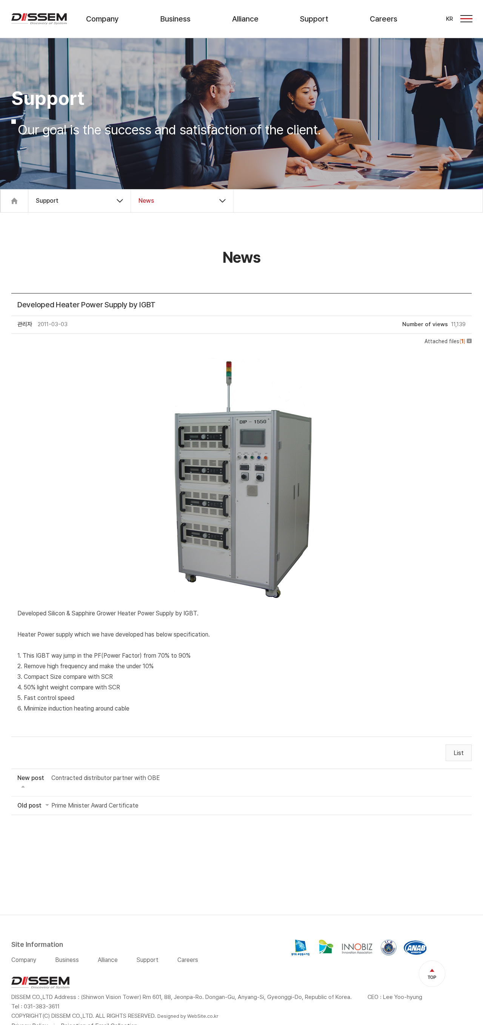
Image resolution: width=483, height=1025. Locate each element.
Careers (383, 18)
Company (102, 18)
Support (314, 18)
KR (449, 18)
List (459, 753)
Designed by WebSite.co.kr (187, 1016)
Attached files (445, 341)
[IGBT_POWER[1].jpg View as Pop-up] (241, 356)
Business (175, 18)
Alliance (245, 18)
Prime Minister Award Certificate (94, 805)
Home (14, 201)
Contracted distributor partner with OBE (105, 777)
